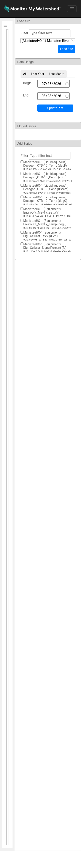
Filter (24, 33)
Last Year (37, 74)
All (25, 74)
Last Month (56, 74)
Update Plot (55, 108)
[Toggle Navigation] (72, 8)
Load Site (66, 49)
